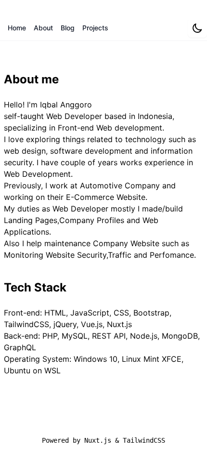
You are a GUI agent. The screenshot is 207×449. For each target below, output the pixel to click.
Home (17, 28)
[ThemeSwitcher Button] (197, 28)
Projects (95, 28)
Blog (68, 28)
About (43, 28)
